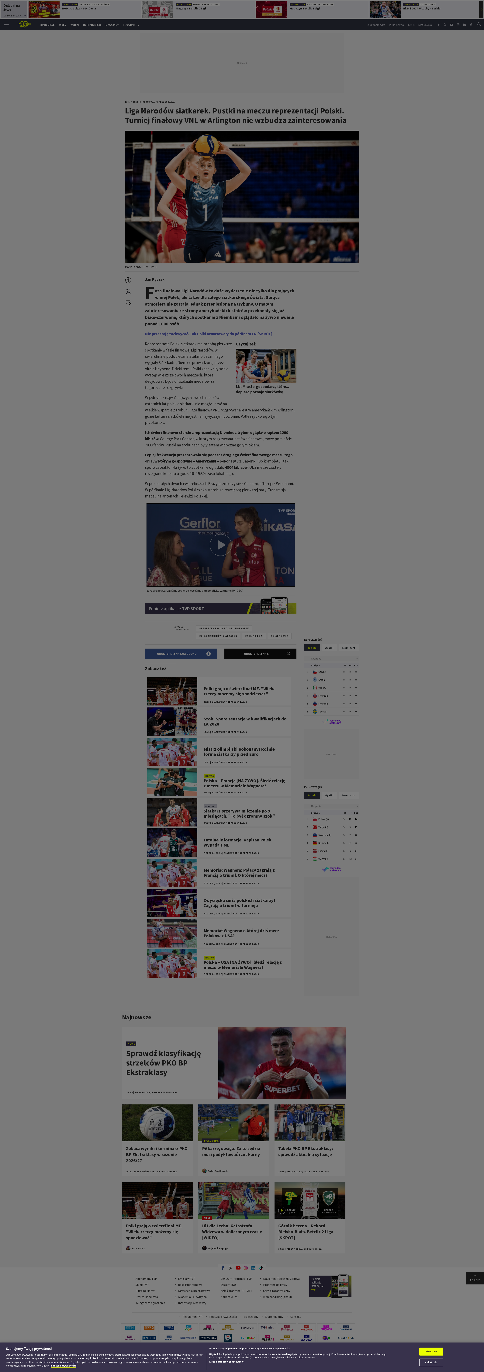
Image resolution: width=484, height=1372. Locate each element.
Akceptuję (431, 1351)
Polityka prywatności (63, 1365)
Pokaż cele (431, 1362)
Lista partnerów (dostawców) (226, 1361)
